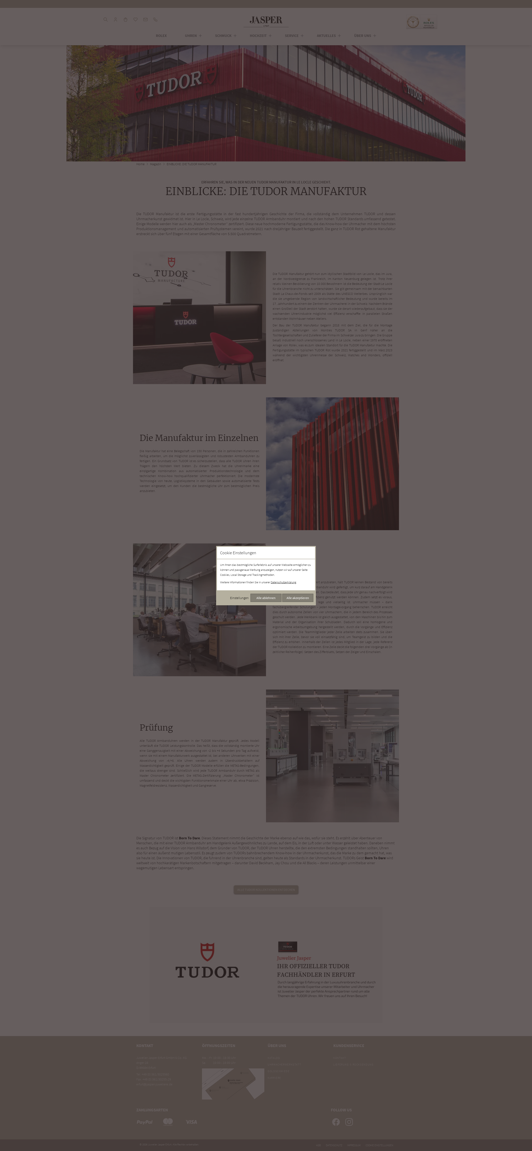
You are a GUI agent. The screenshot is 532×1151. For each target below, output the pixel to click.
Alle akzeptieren (298, 598)
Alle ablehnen (266, 598)
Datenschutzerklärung (283, 582)
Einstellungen (239, 598)
